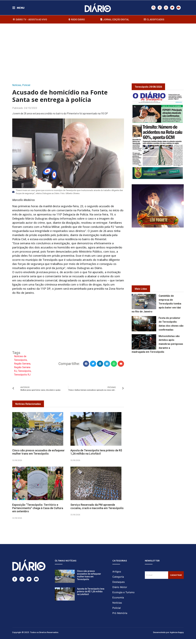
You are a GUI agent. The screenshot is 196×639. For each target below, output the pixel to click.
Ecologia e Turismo (123, 592)
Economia (118, 597)
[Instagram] (166, 7)
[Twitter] (172, 7)
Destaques (118, 581)
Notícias (16, 85)
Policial (26, 85)
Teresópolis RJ (22, 374)
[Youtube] (178, 7)
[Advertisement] (98, 50)
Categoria (118, 576)
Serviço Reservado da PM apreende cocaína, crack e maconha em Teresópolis (97, 506)
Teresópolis (24, 371)
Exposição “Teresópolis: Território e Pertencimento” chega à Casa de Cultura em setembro (37, 508)
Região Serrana (22, 363)
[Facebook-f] (160, 7)
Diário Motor (119, 587)
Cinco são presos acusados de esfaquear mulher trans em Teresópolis (38, 452)
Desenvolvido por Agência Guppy (168, 632)
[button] (153, 7)
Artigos (116, 571)
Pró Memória (119, 613)
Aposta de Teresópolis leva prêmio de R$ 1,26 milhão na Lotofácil (96, 452)
